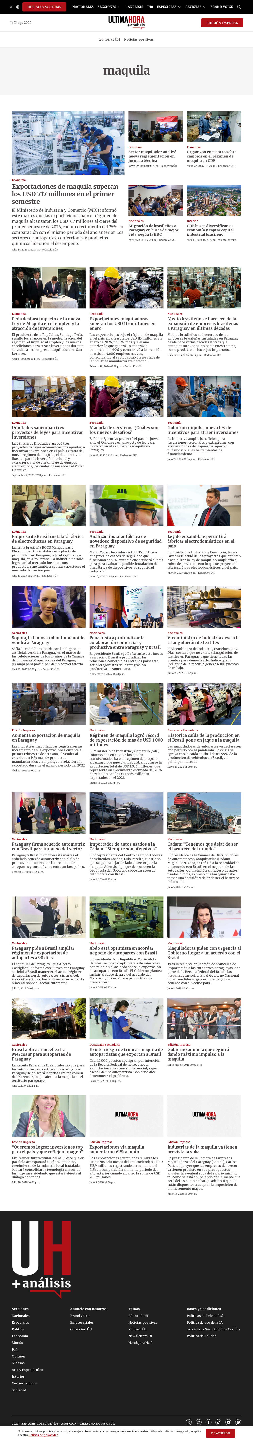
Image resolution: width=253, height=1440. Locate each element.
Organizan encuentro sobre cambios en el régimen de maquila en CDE (211, 156)
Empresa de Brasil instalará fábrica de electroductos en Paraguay (48, 539)
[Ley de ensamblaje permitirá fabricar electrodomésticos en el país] (204, 505)
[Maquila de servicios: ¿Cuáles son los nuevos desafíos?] (126, 396)
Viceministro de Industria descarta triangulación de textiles (203, 640)
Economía (19, 180)
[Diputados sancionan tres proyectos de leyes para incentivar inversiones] (49, 396)
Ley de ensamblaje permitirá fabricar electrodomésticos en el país (201, 541)
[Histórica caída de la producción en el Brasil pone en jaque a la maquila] (204, 704)
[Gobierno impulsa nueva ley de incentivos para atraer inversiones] (204, 396)
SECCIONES (107, 7)
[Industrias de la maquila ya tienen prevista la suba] (204, 1116)
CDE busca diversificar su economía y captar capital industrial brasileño (210, 230)
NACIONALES (83, 7)
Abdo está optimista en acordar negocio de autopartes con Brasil (123, 950)
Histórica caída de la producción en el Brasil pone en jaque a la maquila (203, 738)
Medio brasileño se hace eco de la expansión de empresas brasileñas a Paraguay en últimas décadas (202, 323)
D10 (150, 7)
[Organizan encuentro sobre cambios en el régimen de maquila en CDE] (214, 126)
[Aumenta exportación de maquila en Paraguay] (49, 704)
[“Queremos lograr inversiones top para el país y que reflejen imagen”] (49, 1116)
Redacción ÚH (50, 249)
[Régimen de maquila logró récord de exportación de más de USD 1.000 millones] (126, 704)
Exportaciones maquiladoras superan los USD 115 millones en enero (123, 323)
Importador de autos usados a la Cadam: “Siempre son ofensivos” (123, 846)
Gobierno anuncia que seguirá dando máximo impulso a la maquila (198, 1054)
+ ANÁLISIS (134, 7)
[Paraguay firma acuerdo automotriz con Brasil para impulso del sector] (49, 813)
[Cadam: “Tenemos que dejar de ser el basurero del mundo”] (204, 813)
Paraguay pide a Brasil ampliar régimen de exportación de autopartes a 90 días (43, 953)
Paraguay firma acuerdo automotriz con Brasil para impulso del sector (48, 846)
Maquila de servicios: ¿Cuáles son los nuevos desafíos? (124, 430)
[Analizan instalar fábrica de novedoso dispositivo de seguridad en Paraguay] (126, 505)
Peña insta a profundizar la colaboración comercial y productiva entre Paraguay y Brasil (125, 642)
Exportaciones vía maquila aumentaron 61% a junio (117, 1149)
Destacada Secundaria (182, 730)
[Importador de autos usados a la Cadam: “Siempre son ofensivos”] (126, 813)
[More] (119, 7)
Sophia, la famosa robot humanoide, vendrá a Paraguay (48, 640)
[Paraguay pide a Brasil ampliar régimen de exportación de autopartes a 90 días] (49, 917)
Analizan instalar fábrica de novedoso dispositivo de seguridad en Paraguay (126, 541)
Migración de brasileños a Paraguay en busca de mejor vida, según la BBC (153, 230)
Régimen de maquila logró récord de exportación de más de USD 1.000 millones (126, 740)
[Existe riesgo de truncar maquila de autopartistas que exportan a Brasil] (126, 1018)
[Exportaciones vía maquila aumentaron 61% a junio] (126, 1116)
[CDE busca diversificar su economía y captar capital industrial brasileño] (214, 200)
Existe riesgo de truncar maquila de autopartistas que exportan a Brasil (126, 1052)
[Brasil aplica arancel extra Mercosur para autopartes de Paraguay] (49, 1018)
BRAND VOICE (221, 7)
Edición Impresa (23, 730)
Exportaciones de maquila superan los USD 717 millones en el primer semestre (65, 194)
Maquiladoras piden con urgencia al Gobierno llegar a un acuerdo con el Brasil (204, 953)
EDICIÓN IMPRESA (222, 23)
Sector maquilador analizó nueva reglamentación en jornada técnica (152, 156)
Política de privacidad (43, 1435)
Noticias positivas (139, 39)
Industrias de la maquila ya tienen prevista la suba (202, 1149)
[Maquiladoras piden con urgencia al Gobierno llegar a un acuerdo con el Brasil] (204, 917)
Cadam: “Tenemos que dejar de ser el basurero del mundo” (202, 846)
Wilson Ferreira (226, 239)
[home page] (127, 23)
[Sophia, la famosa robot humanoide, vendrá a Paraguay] (49, 607)
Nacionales (136, 221)
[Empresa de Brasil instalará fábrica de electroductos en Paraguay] (49, 505)
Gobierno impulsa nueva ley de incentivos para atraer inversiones (203, 430)
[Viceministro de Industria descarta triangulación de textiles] (204, 607)
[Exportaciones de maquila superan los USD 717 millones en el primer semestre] (68, 143)
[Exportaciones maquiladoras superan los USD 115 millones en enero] (126, 287)
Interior (192, 221)
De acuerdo (220, 1433)
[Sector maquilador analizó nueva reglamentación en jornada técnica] (155, 126)
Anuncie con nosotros (88, 1309)
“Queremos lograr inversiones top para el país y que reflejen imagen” (47, 1149)
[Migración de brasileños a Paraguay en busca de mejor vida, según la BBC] (155, 200)
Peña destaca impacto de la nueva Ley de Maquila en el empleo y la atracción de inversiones (46, 323)
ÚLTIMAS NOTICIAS (44, 7)
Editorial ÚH (109, 39)
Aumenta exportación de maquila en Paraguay (46, 738)
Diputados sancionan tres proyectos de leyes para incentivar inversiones (47, 432)
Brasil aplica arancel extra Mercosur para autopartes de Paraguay (41, 1054)
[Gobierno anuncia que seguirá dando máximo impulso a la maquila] (204, 1018)
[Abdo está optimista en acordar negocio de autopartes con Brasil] (126, 917)
